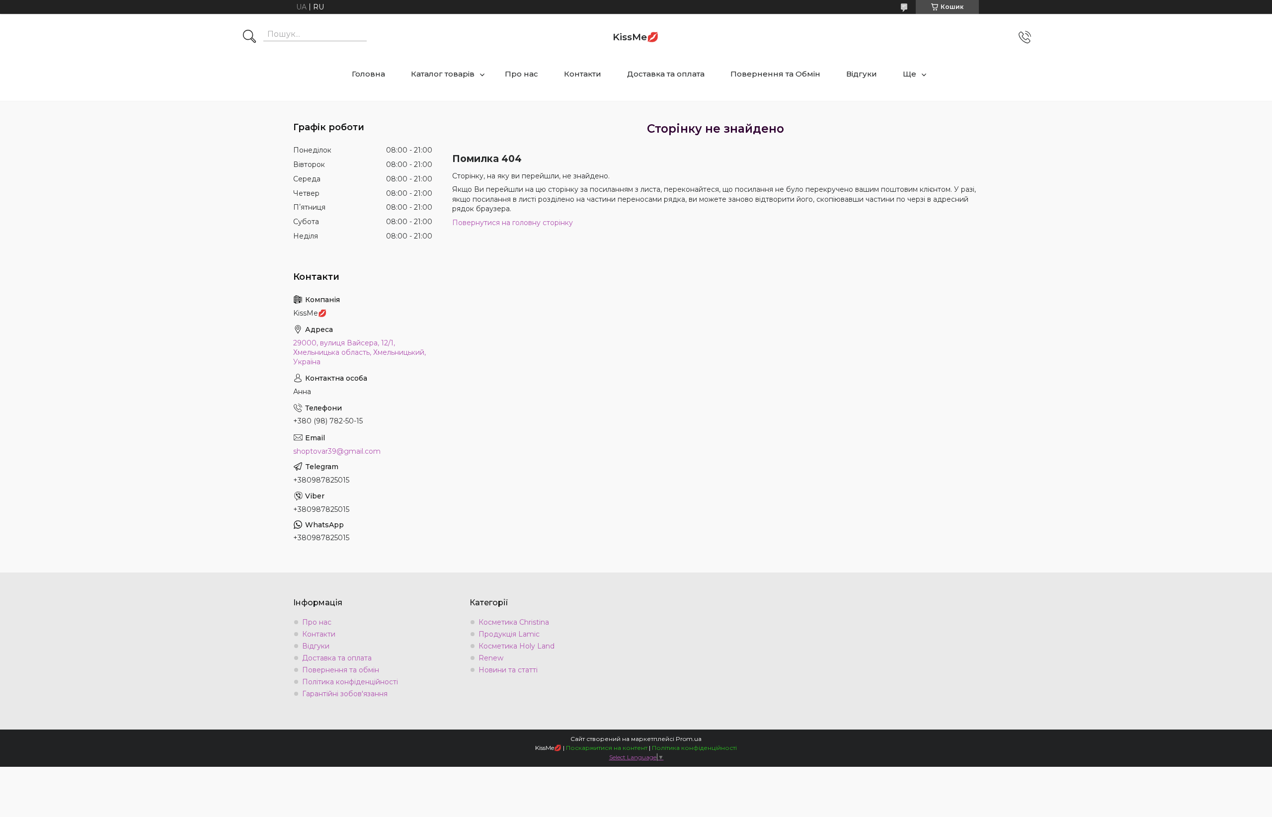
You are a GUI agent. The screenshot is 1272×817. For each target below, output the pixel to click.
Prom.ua (689, 738)
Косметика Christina (513, 622)
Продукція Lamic (509, 634)
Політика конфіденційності (350, 681)
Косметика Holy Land (516, 646)
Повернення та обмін (340, 669)
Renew (490, 658)
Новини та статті (508, 669)
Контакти (582, 74)
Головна (368, 74)
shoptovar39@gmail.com (337, 451)
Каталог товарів (443, 74)
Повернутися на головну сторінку (512, 222)
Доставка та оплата (666, 74)
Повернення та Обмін (775, 74)
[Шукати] (249, 37)
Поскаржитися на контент (606, 747)
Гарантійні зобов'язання (345, 693)
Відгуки (861, 74)
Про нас (521, 74)
